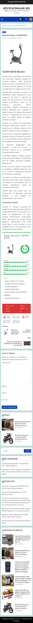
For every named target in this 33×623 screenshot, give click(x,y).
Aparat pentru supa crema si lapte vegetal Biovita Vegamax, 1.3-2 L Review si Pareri (23, 579)
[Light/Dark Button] (21, 19)
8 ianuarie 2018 (12, 38)
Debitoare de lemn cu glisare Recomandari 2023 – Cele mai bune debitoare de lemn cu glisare (16, 472)
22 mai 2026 (19, 441)
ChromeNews (26, 619)
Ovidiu (5, 38)
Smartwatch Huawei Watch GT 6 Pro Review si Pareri (22, 424)
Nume (4, 386)
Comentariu (6, 362)
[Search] (26, 19)
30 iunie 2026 (19, 427)
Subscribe (30, 19)
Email (4, 393)
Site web (5, 400)
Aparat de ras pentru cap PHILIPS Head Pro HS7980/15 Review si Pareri (23, 539)
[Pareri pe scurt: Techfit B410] (10, 249)
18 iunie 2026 (19, 598)
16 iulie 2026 (19, 544)
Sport (4, 32)
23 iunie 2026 (19, 584)
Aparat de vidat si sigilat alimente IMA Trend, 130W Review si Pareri (22, 593)
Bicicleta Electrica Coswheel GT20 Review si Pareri (22, 437)
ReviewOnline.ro (16, 8)
